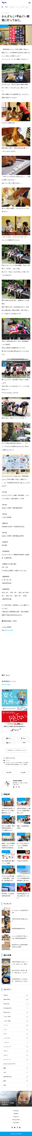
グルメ (6, 816)
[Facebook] (16, 787)
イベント (4, 26)
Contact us (16, 1116)
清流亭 (25, 764)
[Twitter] (15, 1127)
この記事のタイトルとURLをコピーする (16, 750)
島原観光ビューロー (19, 764)
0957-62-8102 (9, 630)
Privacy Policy (16, 1119)
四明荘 (8, 764)
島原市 (12, 764)
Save (24, 742)
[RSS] (20, 1127)
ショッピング (21, 851)
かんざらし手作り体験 (16, 762)
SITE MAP (16, 1122)
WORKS (16, 1113)
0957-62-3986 (6, 684)
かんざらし (8, 762)
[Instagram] (19, 787)
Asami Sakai (12, 758)
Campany (16, 1110)
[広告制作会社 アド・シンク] (4, 3)
